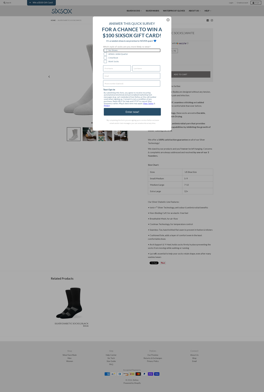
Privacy (107, 105)
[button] (168, 19)
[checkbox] (132, 50)
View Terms (148, 103)
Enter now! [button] (132, 111)
